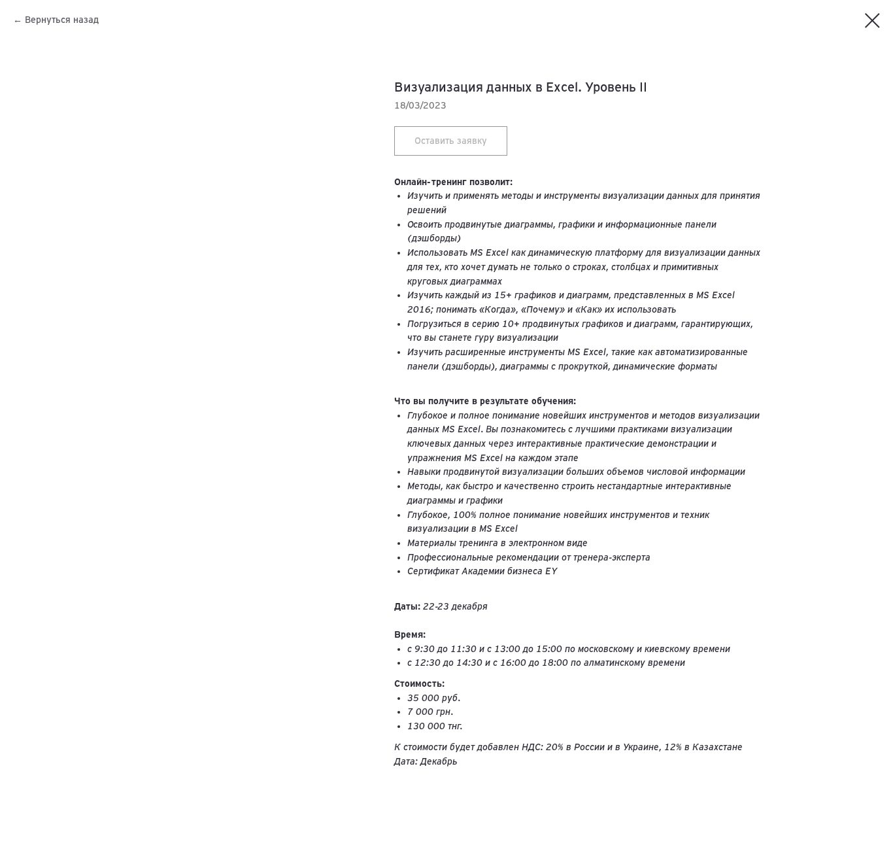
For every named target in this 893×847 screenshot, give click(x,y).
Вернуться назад (62, 19)
